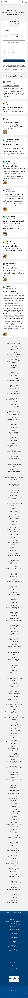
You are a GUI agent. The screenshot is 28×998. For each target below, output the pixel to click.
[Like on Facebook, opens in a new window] (14, 954)
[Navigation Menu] (26, 2)
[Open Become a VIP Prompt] (14, 997)
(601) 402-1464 (14, 926)
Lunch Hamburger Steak (13, 221)
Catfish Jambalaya (11, 123)
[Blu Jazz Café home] (7, 2)
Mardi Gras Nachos (11, 86)
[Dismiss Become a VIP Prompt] (26, 988)
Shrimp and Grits (10, 166)
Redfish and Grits (10, 144)
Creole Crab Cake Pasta (13, 194)
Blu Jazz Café (14, 979)
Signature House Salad (13, 107)
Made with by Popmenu (11, 912)
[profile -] (23, 2)
